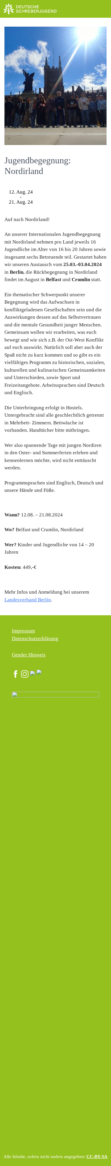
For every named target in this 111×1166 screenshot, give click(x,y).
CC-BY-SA (96, 1156)
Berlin (44, 600)
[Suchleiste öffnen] (88, 9)
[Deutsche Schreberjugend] (30, 9)
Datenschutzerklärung (35, 638)
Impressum (23, 631)
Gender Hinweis (29, 655)
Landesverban (19, 600)
